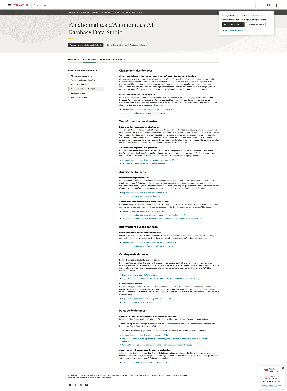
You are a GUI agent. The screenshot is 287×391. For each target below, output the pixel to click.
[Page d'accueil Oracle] (21, 5)
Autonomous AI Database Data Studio (126, 12)
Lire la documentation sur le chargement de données (143, 113)
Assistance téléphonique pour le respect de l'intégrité (84, 377)
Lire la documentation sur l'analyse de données (141, 196)
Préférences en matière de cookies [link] (139, 375)
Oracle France (73, 12)
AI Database (85, 12)
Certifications (119, 59)
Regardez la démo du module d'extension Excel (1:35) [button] (143, 211)
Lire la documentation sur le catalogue (137, 302)
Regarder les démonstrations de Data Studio (86, 45)
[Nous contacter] (277, 5)
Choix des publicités (157, 375)
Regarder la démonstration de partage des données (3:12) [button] (145, 335)
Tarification (105, 59)
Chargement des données (81, 76)
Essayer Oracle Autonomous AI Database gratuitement (127, 45)
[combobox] (143, 5)
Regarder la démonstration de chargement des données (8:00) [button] (147, 109)
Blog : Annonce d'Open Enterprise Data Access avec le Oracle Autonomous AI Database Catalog (160, 278)
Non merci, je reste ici (256, 24)
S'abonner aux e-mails (180, 375)
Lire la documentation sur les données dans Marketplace (144, 362)
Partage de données (79, 97)
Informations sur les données (83, 89)
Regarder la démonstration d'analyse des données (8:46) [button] (144, 192)
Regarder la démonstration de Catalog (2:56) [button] (139, 275)
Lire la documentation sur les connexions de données (143, 163)
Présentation (73, 59)
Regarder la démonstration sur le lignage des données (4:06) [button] (146, 299)
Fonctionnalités (89, 59)
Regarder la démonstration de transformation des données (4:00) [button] (148, 160)
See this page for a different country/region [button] (237, 30)
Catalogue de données (80, 93)
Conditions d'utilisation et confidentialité (93, 375)
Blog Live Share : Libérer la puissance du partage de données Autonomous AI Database (157, 345)
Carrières (168, 375)
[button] (9, 5)
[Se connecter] (273, 5)
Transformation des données (83, 80)
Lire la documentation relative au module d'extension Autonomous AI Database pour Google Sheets (162, 218)
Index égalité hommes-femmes (117, 375)
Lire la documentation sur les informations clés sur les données (147, 246)
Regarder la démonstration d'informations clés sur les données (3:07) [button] (149, 242)
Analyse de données (79, 84)
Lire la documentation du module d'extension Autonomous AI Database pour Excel (155, 215)
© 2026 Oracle (72, 375)
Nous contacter (106, 377)
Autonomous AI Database (101, 12)
